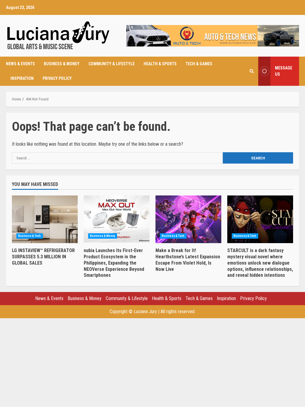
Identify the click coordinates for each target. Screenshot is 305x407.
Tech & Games (199, 63)
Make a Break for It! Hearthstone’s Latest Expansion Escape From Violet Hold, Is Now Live (188, 219)
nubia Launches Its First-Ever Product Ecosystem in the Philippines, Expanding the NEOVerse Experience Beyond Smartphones (117, 219)
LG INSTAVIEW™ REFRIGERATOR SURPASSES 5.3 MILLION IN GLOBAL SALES (45, 219)
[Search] (252, 71)
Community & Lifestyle (111, 63)
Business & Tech (29, 235)
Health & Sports (160, 63)
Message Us (283, 71)
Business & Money (62, 63)
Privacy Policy (57, 78)
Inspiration (22, 78)
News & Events (20, 63)
